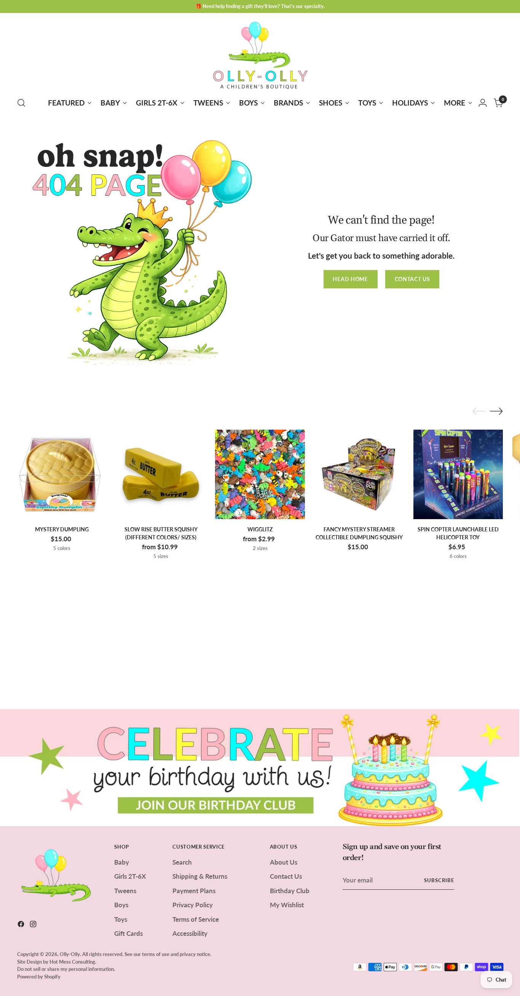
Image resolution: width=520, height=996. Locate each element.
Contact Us (286, 876)
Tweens (125, 891)
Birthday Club (289, 891)
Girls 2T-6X (130, 876)
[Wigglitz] (260, 474)
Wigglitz (260, 529)
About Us (283, 862)
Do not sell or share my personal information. (66, 969)
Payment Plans (193, 891)
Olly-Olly (70, 954)
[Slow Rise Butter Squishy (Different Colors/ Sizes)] (161, 474)
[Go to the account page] (482, 102)
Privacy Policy (192, 905)
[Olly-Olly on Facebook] (21, 925)
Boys (121, 905)
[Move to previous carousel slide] (478, 411)
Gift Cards (128, 933)
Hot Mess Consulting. (72, 962)
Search (182, 862)
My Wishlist (287, 905)
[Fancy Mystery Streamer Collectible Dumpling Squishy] (359, 474)
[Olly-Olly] (260, 54)
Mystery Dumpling (62, 529)
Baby (121, 862)
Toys (120, 919)
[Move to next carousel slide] (496, 410)
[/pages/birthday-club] (260, 767)
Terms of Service (195, 919)
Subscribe (439, 880)
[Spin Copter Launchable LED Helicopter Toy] (458, 474)
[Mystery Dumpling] (62, 474)
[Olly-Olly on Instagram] (33, 925)
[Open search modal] (21, 102)
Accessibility (189, 933)
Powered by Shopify (39, 977)
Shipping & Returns (199, 876)
